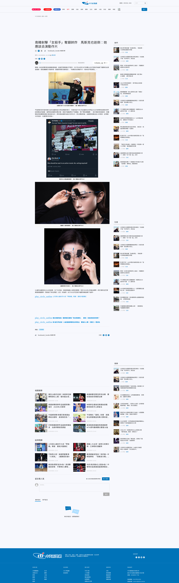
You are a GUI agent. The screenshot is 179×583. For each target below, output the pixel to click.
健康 (109, 9)
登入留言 (105, 479)
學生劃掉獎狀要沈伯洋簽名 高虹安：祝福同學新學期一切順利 (116, 129)
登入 (144, 9)
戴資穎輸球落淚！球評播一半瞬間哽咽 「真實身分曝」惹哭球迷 (79, 457)
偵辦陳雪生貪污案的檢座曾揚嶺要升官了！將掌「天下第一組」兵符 (116, 155)
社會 (77, 9)
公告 (107, 570)
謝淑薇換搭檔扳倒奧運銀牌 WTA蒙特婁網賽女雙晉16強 (79, 428)
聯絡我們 (108, 575)
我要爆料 (108, 577)
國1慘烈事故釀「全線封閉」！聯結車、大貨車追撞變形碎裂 (116, 50)
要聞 (73, 9)
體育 (86, 9)
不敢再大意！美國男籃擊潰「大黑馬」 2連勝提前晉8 (41, 457)
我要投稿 (108, 579)
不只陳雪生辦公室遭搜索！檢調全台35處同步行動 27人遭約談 (116, 111)
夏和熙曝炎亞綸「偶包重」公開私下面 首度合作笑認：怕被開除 (116, 441)
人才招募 (87, 573)
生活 (91, 9)
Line (141, 557)
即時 (63, 9)
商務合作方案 (88, 581)
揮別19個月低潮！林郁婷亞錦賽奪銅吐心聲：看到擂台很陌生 (41, 397)
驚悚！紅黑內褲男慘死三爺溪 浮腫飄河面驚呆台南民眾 (116, 67)
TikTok (144, 557)
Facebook (136, 557)
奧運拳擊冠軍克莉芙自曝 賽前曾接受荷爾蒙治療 (79, 397)
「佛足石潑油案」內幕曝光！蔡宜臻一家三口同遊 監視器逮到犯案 (116, 146)
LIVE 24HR (37, 9)
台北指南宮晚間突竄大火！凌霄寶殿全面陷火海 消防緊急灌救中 (116, 290)
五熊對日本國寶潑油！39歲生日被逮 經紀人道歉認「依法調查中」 (116, 449)
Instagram (139, 557)
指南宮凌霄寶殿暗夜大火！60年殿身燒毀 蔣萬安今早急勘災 (116, 120)
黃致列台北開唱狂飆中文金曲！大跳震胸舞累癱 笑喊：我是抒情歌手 (116, 414)
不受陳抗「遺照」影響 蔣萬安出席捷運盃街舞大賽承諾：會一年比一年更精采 (79, 418)
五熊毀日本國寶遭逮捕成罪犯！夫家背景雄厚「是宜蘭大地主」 (116, 102)
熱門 (68, 9)
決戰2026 (57, 9)
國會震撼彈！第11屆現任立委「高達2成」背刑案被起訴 (116, 94)
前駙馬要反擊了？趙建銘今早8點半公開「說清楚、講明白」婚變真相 (116, 164)
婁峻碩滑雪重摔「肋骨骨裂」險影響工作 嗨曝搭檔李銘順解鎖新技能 (116, 388)
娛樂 (82, 9)
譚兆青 (54, 55)
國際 (95, 9)
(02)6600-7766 (135, 575)
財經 (114, 9)
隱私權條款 (88, 577)
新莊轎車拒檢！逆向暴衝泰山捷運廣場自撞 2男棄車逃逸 (116, 299)
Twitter (134, 557)
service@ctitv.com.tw (139, 581)
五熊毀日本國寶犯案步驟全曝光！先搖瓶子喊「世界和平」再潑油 (116, 59)
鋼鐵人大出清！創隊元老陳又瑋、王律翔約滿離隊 (79, 447)
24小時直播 (66, 570)
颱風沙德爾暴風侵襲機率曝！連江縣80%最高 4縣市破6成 (116, 76)
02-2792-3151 (137, 579)
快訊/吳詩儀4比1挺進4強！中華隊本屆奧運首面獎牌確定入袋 (79, 467)
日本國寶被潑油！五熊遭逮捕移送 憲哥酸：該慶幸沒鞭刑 (116, 397)
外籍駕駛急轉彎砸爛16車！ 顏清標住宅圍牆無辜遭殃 (116, 308)
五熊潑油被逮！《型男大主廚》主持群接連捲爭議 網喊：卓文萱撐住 (116, 406)
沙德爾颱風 (48, 9)
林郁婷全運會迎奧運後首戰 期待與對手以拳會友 (79, 407)
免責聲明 (87, 579)
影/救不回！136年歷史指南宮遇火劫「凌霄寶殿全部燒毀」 (116, 137)
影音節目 (65, 573)
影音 (105, 9)
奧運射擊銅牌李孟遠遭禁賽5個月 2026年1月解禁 (41, 407)
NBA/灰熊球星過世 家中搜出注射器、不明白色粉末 (116, 85)
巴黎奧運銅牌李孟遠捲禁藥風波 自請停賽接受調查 (41, 428)
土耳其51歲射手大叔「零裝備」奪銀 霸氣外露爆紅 (41, 447)
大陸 (100, 9)
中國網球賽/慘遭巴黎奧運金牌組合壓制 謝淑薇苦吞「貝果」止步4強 (41, 418)
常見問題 (108, 573)
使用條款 (87, 575)
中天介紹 (87, 570)
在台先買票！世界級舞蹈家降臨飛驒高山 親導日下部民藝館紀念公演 (116, 423)
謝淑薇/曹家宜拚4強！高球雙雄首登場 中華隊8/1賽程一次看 (41, 467)
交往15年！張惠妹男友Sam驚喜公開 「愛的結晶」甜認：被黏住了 (116, 432)
